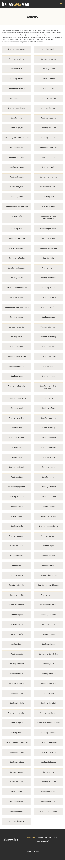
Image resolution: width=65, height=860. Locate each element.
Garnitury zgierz (48, 506)
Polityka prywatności (42, 841)
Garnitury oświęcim (16, 585)
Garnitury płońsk (48, 457)
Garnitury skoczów (16, 438)
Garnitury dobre (48, 157)
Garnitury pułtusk (17, 79)
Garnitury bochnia (17, 703)
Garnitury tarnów (48, 238)
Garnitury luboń (48, 376)
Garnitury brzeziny (16, 821)
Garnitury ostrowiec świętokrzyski (48, 217)
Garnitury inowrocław (48, 278)
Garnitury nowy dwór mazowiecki (48, 387)
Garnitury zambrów (48, 138)
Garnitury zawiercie (48, 487)
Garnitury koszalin (16, 177)
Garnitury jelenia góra (48, 177)
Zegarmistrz (42, 837)
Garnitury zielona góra (48, 248)
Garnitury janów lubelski (48, 654)
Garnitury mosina (16, 733)
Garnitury (31, 837)
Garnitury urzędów (16, 418)
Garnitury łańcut (16, 782)
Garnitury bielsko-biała (17, 356)
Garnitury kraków (16, 337)
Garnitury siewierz (16, 167)
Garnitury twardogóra (16, 108)
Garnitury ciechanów (48, 742)
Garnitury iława (17, 197)
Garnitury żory (16, 428)
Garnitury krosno (48, 467)
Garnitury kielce (48, 79)
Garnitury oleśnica (48, 297)
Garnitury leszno (48, 366)
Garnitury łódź (16, 118)
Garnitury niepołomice (16, 248)
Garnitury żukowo (48, 536)
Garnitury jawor (17, 506)
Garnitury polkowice (48, 229)
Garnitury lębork (16, 546)
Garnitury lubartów (48, 674)
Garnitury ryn (16, 69)
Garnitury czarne (48, 69)
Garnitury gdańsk (48, 556)
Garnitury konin (48, 268)
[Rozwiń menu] (61, 4)
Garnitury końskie (17, 595)
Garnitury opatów (17, 317)
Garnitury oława (16, 811)
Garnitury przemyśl (48, 206)
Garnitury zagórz (48, 624)
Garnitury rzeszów (48, 497)
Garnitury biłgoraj (17, 297)
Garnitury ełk (17, 565)
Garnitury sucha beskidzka (16, 288)
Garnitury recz (48, 693)
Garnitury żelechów (16, 327)
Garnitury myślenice (17, 258)
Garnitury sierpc (16, 98)
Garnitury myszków (48, 98)
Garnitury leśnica (48, 408)
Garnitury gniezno (48, 595)
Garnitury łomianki (16, 366)
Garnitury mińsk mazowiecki (48, 723)
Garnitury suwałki (17, 278)
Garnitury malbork (17, 762)
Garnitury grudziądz (48, 118)
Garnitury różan (16, 477)
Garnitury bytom (16, 187)
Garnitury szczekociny (48, 147)
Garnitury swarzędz (48, 683)
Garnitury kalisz (48, 347)
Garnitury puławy (16, 516)
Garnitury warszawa (17, 664)
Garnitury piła (48, 258)
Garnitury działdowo (48, 605)
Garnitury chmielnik (48, 703)
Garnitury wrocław (48, 356)
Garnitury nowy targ (48, 337)
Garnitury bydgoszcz (16, 487)
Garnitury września (16, 605)
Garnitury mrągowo (48, 59)
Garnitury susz (16, 447)
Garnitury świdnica (48, 128)
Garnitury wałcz (16, 674)
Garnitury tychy (16, 376)
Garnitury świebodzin (48, 575)
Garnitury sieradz (48, 565)
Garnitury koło (16, 457)
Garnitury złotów (16, 634)
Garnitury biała (16, 229)
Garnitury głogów (17, 772)
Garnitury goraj (17, 408)
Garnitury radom (48, 477)
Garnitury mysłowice (48, 713)
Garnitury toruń (17, 693)
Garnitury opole (16, 615)
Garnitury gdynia (16, 128)
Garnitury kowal (16, 644)
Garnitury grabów (17, 575)
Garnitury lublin (17, 526)
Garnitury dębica (16, 723)
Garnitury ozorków (48, 418)
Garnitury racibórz (48, 307)
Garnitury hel (48, 88)
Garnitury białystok (16, 467)
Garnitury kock (48, 664)
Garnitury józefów (48, 108)
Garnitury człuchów (16, 497)
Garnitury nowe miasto (17, 398)
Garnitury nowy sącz (16, 88)
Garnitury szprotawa (17, 238)
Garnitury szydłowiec (48, 516)
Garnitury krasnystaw (16, 713)
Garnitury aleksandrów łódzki (16, 742)
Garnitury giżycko (48, 801)
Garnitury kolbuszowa (16, 268)
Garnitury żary (48, 772)
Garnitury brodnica (48, 782)
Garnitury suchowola (48, 811)
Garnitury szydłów (48, 447)
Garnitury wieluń (48, 288)
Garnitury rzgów (16, 347)
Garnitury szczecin (16, 536)
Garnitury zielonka (48, 438)
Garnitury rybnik (48, 634)
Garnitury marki (48, 49)
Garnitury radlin (16, 654)
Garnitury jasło (48, 398)
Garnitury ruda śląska (16, 386)
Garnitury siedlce (16, 624)
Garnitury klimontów (48, 187)
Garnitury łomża (16, 801)
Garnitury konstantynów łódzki (16, 307)
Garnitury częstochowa (48, 526)
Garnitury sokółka (48, 792)
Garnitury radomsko (16, 683)
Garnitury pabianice (48, 615)
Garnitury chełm (16, 556)
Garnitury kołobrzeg (48, 762)
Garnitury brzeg (48, 428)
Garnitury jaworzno (48, 733)
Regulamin (53, 837)
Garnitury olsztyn (48, 644)
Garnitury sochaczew (16, 49)
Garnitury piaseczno (48, 327)
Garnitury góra (16, 216)
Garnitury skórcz (16, 792)
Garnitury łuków (16, 147)
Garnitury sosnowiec (16, 157)
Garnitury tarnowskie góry (48, 585)
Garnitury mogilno (17, 752)
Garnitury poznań (48, 317)
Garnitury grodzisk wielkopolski (16, 138)
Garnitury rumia (48, 167)
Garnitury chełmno (16, 59)
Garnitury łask (48, 197)
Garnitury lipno (48, 546)
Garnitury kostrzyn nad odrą (17, 206)
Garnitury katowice (48, 752)
